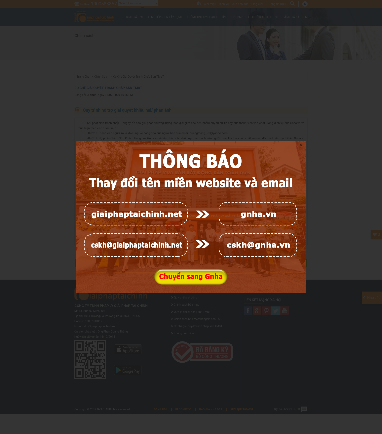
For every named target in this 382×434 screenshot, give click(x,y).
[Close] (301, 145)
